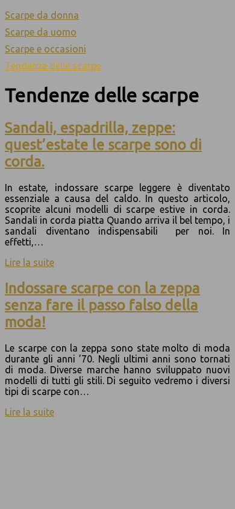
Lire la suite (29, 262)
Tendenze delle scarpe (53, 65)
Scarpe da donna (42, 15)
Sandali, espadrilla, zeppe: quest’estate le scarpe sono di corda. (103, 144)
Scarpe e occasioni (45, 48)
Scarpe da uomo (41, 32)
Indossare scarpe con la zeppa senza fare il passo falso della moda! (102, 305)
